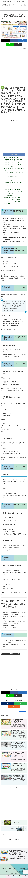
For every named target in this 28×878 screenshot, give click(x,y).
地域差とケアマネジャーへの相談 (12, 197)
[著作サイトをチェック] (7, 703)
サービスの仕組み (6, 653)
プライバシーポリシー (20, 871)
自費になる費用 (10, 180)
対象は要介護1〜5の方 (11, 166)
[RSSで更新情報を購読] (14, 706)
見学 (7, 187)
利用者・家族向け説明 (15, 653)
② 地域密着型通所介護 (11, 193)
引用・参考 (7, 203)
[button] (18, 44)
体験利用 (8, 185)
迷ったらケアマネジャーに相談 (13, 201)
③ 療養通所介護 (10, 195)
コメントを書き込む (14, 839)
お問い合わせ (14, 873)
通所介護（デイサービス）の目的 (12, 162)
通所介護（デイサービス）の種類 (12, 189)
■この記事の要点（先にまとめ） (12, 157)
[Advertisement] (14, 64)
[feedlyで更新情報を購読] (20, 703)
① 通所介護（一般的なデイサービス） (15, 191)
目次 (12, 154)
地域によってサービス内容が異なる (14, 199)
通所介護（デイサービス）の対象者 (13, 164)
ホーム (7, 871)
